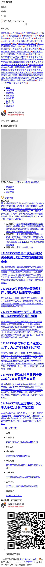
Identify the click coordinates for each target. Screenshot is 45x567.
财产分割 (33, 224)
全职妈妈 (22, 242)
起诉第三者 (21, 239)
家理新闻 (10, 465)
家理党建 (34, 465)
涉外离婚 (28, 226)
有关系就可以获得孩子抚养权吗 (24, 49)
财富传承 (26, 442)
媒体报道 (18, 465)
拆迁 (28, 242)
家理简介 (10, 486)
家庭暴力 (14, 36)
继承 (18, 33)
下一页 (13, 428)
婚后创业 (37, 237)
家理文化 (30, 38)
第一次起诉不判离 (16, 38)
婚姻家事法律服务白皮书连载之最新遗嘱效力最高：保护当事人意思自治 (22, 67)
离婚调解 (12, 229)
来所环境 (18, 486)
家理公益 (26, 465)
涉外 (38, 33)
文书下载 (10, 101)
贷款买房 (33, 234)
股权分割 (20, 226)
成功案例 (10, 95)
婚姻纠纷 (10, 442)
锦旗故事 (10, 189)
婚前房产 (27, 36)
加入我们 (18, 496)
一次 (6, 36)
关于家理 (10, 103)
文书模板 (10, 477)
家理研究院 (27, 477)
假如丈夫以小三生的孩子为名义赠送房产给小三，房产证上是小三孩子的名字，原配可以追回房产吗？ (22, 211)
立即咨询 (8, 198)
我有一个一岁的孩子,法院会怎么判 (17, 41)
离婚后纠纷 (31, 232)
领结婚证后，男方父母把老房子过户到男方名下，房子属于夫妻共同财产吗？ (22, 216)
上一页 (4, 428)
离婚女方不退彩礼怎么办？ (19, 206)
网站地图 (30, 562)
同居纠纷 (14, 232)
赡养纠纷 (22, 232)
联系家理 (10, 106)
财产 (12, 33)
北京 (3, 7)
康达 (14, 44)
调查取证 (14, 242)
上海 (3, 16)
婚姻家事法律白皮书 (27, 44)
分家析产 (36, 229)
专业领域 (10, 90)
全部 (18, 224)
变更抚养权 (35, 242)
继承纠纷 (28, 229)
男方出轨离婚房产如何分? (12, 203)
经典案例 (35, 182)
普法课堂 (18, 477)
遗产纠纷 (5, 33)
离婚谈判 (20, 229)
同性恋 (29, 239)
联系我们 (10, 496)
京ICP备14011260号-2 (29, 559)
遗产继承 (31, 33)
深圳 (3, 11)
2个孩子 (29, 237)
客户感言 (10, 192)
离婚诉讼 (25, 224)
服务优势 (34, 486)
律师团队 (10, 93)
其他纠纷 (34, 442)
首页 (8, 88)
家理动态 (10, 98)
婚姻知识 (36, 477)
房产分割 (12, 226)
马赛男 (35, 36)
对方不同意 (21, 237)
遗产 (24, 33)
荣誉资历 (26, 486)
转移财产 (12, 239)
